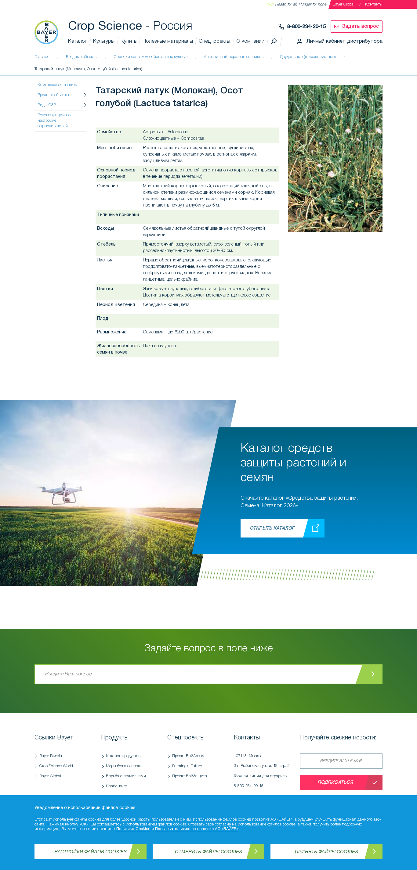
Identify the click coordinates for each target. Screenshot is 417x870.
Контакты (374, 4)
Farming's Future (187, 766)
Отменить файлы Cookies (208, 851)
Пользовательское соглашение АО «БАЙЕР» (196, 829)
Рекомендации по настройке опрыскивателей (54, 120)
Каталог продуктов (123, 756)
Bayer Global (343, 4)
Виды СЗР (47, 105)
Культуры (103, 41)
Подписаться (335, 782)
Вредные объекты (53, 95)
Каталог (77, 41)
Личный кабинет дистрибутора (344, 41)
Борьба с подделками (126, 776)
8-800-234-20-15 (306, 26)
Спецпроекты (214, 41)
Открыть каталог (272, 528)
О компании (250, 41)
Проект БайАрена (188, 756)
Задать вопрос (360, 26)
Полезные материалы (168, 41)
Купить (128, 41)
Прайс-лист (116, 786)
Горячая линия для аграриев (260, 781)
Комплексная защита (57, 85)
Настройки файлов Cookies (90, 851)
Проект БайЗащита (189, 776)
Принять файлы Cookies (326, 851)
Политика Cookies (133, 829)
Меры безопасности (124, 766)
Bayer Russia (50, 756)
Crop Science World (56, 766)
